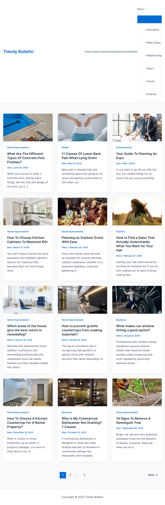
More (140, 9)
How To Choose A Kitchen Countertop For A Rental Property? (27, 423)
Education (153, 29)
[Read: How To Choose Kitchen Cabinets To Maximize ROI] (28, 211)
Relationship (154, 55)
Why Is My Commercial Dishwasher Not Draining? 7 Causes (82, 423)
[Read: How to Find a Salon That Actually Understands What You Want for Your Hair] (137, 211)
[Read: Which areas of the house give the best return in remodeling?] (28, 299)
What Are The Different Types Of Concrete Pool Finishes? (25, 158)
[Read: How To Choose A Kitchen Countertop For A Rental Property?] (28, 392)
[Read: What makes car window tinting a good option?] (137, 299)
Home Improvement (97, 51)
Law (111, 51)
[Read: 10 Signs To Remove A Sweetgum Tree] (137, 392)
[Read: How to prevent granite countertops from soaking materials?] (82, 299)
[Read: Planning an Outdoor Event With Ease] (82, 211)
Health (133, 51)
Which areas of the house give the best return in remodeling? (27, 330)
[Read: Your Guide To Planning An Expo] (137, 127)
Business (121, 319)
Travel (150, 81)
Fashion (118, 51)
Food (126, 51)
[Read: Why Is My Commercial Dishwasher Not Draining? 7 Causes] (82, 392)
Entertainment (124, 147)
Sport (150, 68)
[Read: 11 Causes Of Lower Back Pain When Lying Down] (82, 127)
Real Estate (154, 42)
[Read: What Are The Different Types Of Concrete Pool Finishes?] (28, 127)
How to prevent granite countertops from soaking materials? (82, 330)
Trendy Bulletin (18, 51)
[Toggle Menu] (149, 19)
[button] (145, 9)
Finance (151, 94)
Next (153, 474)
